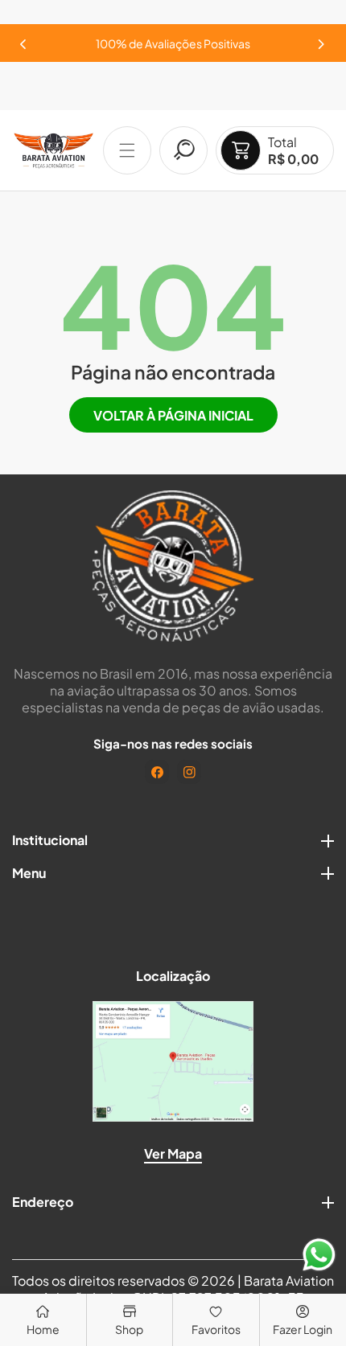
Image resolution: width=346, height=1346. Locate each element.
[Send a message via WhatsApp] (319, 1255)
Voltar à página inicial (173, 415)
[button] (322, 39)
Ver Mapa (173, 1153)
